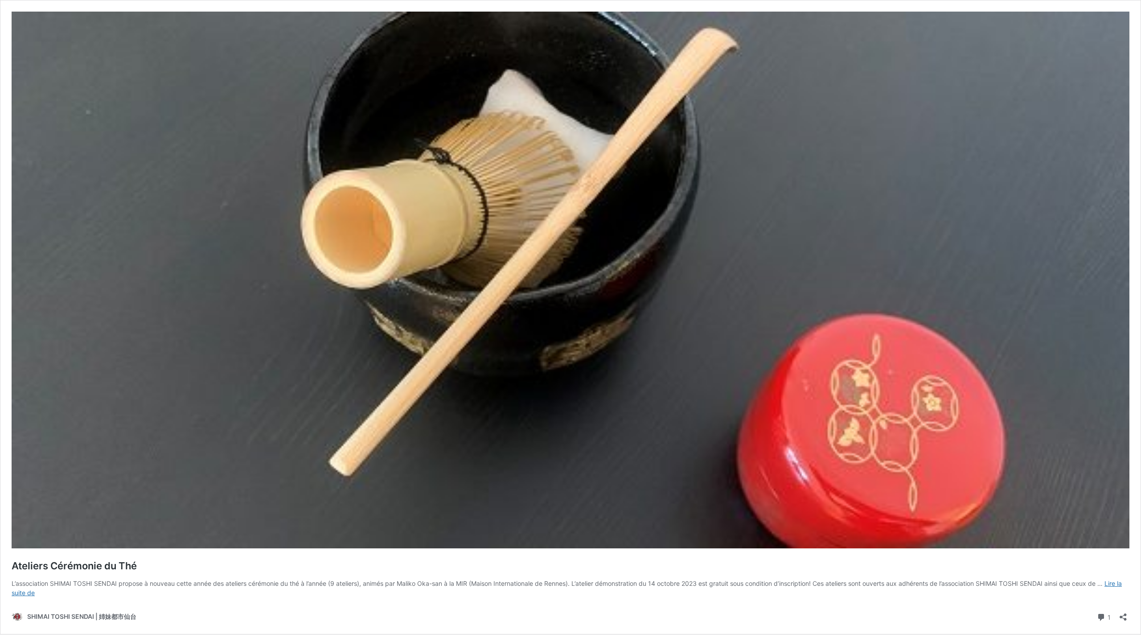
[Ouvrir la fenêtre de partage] (1123, 614)
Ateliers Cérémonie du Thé (74, 566)
